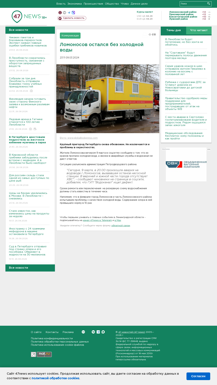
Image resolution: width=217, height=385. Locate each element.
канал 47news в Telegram (97, 220)
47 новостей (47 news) (131, 332)
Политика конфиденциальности (52, 338)
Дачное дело (139, 4)
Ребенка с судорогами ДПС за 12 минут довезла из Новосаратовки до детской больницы (185, 86)
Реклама (68, 332)
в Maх (118, 220)
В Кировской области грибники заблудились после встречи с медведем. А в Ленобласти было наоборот (28, 161)
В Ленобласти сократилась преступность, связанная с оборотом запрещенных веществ (27, 64)
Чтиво (125, 4)
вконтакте (64, 12)
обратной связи (120, 226)
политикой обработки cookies (55, 378)
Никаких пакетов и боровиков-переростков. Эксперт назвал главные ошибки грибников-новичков (28, 43)
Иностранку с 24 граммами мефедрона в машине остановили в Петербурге (27, 234)
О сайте (36, 332)
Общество (112, 4)
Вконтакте (93, 332)
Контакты (52, 332)
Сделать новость (73, 18)
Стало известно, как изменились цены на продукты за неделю (29, 216)
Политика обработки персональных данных (60, 342)
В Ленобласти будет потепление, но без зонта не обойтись (184, 42)
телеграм (69, 12)
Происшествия (93, 4)
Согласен (198, 376)
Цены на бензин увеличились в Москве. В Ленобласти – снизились (28, 198)
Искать (208, 3)
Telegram (98, 332)
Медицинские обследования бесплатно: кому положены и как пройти (184, 136)
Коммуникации (70, 36)
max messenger (73, 12)
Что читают (199, 30)
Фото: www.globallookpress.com (79, 138)
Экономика (74, 4)
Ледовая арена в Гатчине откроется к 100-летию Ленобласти (26, 124)
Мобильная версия (60, 12)
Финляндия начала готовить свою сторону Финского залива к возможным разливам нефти (29, 105)
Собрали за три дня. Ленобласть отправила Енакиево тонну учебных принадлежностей (25, 84)
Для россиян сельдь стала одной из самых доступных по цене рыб (29, 180)
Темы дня (173, 30)
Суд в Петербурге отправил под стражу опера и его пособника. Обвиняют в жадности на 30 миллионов (27, 252)
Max (103, 332)
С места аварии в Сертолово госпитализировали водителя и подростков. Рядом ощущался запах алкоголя (186, 121)
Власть (61, 4)
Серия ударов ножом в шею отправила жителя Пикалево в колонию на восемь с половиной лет (185, 70)
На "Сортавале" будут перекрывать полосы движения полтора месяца (186, 55)
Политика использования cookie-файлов (57, 345)
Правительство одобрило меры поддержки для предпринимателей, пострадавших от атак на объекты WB (186, 103)
